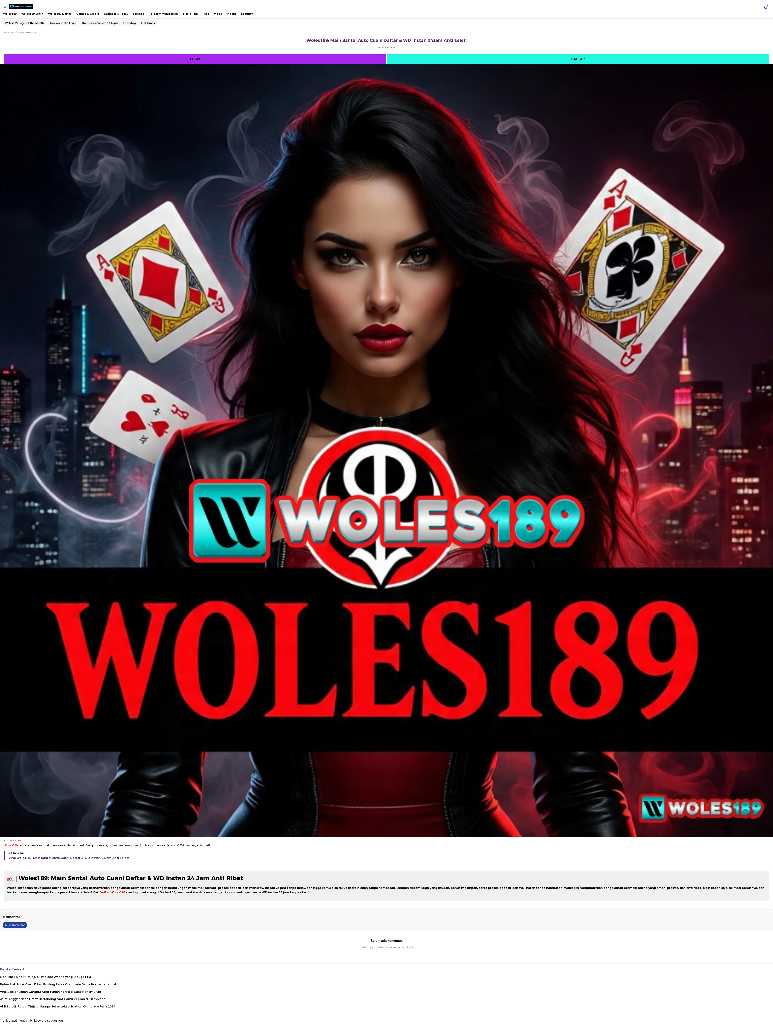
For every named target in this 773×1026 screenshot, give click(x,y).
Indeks (231, 13)
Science (138, 13)
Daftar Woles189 (112, 892)
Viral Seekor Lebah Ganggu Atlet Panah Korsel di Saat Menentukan (50, 992)
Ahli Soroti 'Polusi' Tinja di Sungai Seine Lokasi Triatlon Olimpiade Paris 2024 (57, 1006)
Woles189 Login (32, 13)
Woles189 (10, 13)
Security (247, 13)
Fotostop (129, 23)
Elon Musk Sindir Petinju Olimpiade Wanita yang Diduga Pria (45, 977)
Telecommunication (163, 13)
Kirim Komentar (15, 925)
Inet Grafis (148, 23)
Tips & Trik (190, 13)
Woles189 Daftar (59, 13)
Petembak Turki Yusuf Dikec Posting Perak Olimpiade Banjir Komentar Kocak (58, 984)
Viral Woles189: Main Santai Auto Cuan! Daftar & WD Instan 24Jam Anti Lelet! (69, 858)
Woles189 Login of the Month (24, 23)
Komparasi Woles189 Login (100, 23)
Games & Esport (87, 13)
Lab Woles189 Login (63, 23)
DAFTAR (578, 59)
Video (218, 13)
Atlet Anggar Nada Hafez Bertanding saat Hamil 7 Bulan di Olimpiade (52, 999)
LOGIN (195, 59)
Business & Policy (116, 13)
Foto (206, 13)
